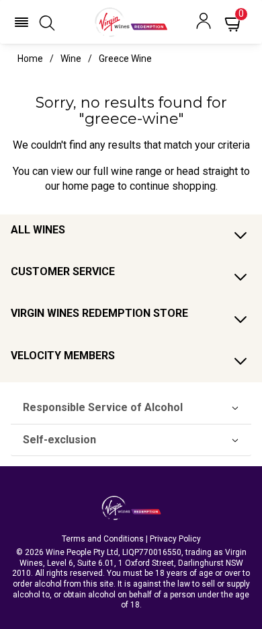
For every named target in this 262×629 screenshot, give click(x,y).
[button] (21, 22)
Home (30, 58)
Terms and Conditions (103, 539)
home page (88, 186)
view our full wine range (106, 171)
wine (70, 58)
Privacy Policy (175, 539)
